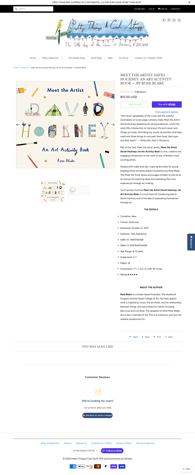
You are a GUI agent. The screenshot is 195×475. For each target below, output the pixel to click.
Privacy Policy (123, 443)
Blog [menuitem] (110, 58)
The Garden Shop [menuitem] (76, 58)
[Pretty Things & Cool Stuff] (97, 34)
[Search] (16, 8)
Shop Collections (51, 58)
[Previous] (18, 124)
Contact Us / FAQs (101, 443)
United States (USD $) (84, 450)
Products (25, 68)
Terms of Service (145, 443)
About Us (81, 443)
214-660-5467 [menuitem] (139, 9)
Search (67, 443)
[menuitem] (52, 58)
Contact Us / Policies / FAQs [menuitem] (148, 58)
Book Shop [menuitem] (96, 58)
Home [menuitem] (33, 58)
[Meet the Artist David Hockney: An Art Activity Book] (65, 124)
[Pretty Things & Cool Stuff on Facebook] (164, 20)
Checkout (175, 9)
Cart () (163, 9)
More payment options (166, 111)
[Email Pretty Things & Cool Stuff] (179, 20)
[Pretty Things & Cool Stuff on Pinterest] (169, 20)
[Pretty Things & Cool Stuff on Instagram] (174, 20)
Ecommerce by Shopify (120, 458)
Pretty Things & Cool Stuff (84, 458)
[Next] (113, 124)
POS (101, 458)
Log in (151, 9)
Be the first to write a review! (97, 415)
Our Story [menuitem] (123, 58)
